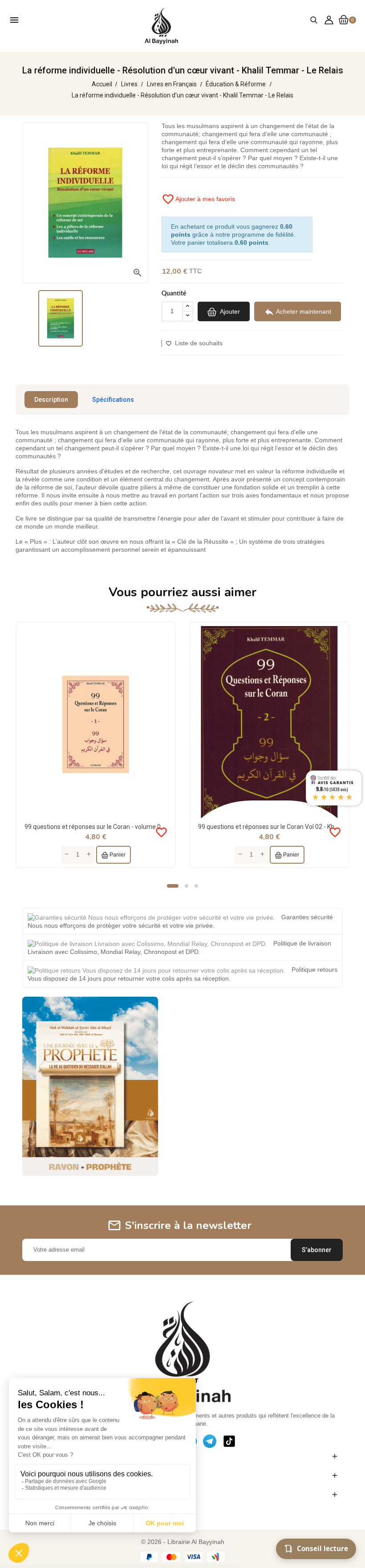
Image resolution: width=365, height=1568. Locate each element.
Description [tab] (51, 399)
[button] (173, 886)
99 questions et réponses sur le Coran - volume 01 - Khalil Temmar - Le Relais (131, 826)
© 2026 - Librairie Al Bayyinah (182, 1541)
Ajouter (229, 311)
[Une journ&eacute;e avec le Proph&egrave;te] (90, 1085)
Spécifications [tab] (113, 399)
